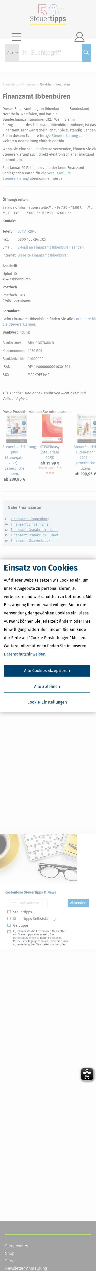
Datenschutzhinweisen (24, 654)
